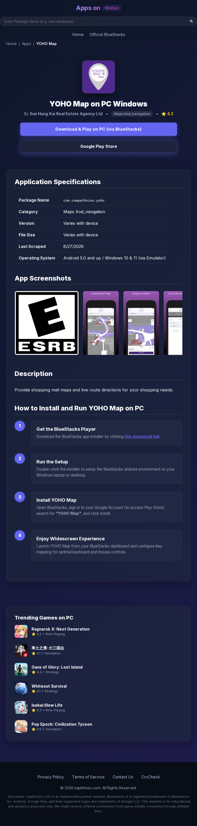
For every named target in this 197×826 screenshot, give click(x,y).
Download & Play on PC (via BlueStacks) (98, 129)
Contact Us (123, 777)
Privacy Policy (50, 777)
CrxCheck (150, 777)
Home (77, 34)
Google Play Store (98, 146)
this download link (142, 436)
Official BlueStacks (107, 34)
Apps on (97, 8)
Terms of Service (88, 777)
